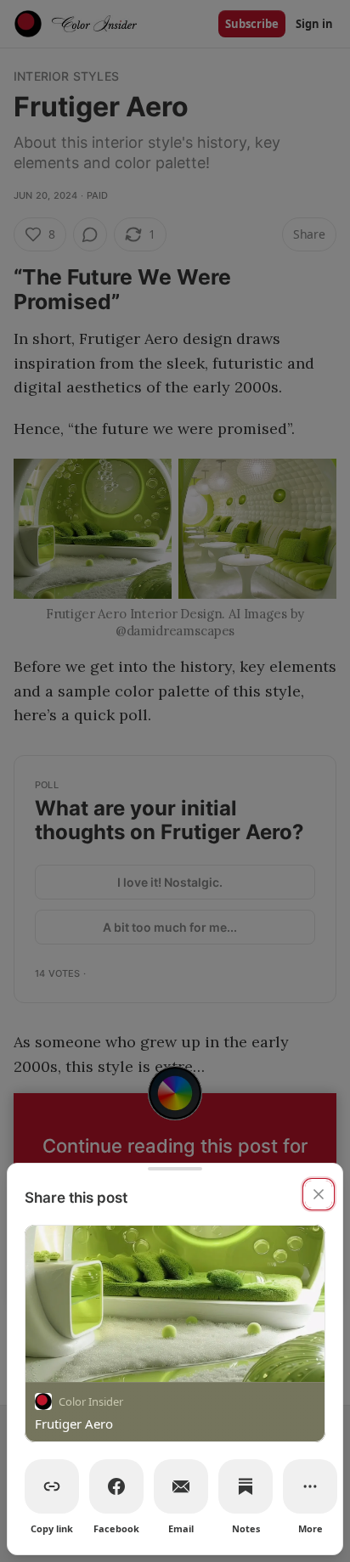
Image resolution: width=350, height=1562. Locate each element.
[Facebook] (116, 1486)
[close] (318, 1194)
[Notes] (245, 1486)
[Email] (181, 1486)
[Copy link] (52, 1486)
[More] (310, 1486)
